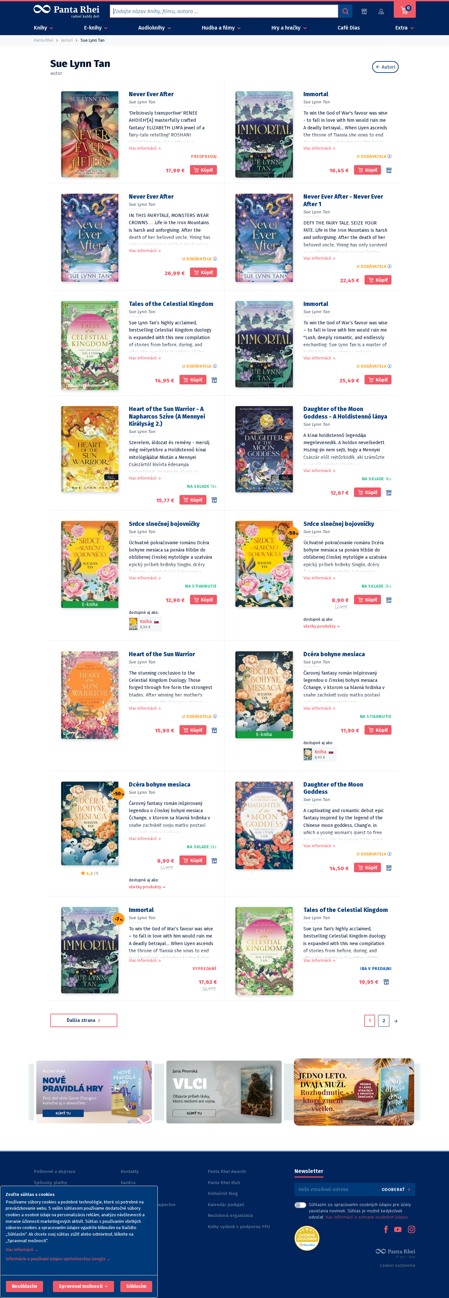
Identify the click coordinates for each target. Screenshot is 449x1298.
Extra (402, 28)
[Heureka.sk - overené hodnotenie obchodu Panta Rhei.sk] (307, 1238)
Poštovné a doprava (54, 1171)
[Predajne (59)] (364, 11)
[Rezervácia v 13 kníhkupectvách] (214, 380)
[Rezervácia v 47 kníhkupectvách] (388, 600)
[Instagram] (411, 1230)
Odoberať (394, 1189)
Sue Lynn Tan (142, 102)
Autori (387, 67)
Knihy (41, 28)
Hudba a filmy (219, 28)
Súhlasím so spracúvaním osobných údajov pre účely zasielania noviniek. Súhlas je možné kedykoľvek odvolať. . (360, 1211)
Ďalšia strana (82, 1020)
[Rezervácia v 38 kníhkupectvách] (214, 860)
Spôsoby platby (50, 1182)
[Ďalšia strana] (395, 1021)
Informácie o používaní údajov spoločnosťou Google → (58, 1258)
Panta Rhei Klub (224, 1182)
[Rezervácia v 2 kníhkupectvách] (388, 492)
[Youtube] (397, 1230)
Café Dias (349, 28)
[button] (24, 1286)
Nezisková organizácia (230, 1215)
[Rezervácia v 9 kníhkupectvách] (388, 868)
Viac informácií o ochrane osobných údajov (366, 1217)
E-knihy (93, 28)
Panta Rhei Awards (227, 1171)
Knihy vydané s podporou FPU (239, 1226)
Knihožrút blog (223, 1193)
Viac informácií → (22, 1249)
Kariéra (128, 1182)
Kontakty (130, 1171)
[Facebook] (386, 1230)
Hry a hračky (287, 28)
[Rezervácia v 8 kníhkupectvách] (214, 730)
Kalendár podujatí (226, 1204)
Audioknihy (152, 28)
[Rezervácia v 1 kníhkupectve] (214, 500)
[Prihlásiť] (381, 11)
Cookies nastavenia (397, 1265)
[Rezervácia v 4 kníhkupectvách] (388, 170)
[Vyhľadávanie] (345, 11)
